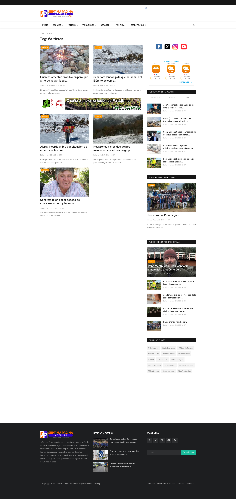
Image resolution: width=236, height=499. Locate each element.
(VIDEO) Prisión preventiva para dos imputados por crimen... (124, 452)
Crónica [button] (57, 25)
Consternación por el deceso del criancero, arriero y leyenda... (60, 201)
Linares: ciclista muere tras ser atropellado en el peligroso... (122, 464)
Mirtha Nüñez (184, 353)
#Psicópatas (162, 359)
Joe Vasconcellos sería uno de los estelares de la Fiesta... (178, 106)
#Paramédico (153, 353)
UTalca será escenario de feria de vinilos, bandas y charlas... (178, 309)
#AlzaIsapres (153, 348)
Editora (42, 85)
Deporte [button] (105, 25)
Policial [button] (72, 25)
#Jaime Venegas (154, 365)
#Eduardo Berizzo (186, 348)
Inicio (45, 25)
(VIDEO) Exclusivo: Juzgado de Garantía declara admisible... (177, 119)
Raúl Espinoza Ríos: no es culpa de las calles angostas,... (178, 160)
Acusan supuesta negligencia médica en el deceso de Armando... (179, 146)
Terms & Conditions (186, 483)
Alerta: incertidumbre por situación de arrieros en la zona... (63, 148)
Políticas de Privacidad (166, 483)
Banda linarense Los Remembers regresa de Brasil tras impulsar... (123, 440)
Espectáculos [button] (138, 25)
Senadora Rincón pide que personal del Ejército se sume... (117, 78)
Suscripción (188, 452)
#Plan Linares (153, 371)
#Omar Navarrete (186, 365)
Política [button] (120, 25)
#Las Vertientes (184, 371)
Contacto (151, 483)
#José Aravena (168, 371)
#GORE (151, 359)
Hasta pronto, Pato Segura (163, 215)
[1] (194, 3)
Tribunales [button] (88, 25)
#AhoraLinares (169, 353)
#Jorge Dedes (170, 365)
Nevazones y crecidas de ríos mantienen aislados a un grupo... (113, 148)
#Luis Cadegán (177, 359)
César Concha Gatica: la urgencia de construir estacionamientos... (179, 133)
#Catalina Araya (168, 348)
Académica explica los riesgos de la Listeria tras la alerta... (179, 296)
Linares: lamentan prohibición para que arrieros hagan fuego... (64, 78)
